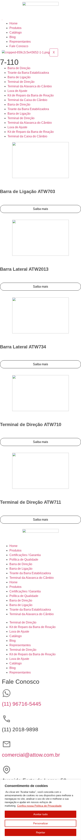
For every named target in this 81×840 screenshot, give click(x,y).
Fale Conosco (18, 46)
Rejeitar (40, 832)
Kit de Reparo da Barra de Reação (31, 95)
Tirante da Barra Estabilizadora (28, 72)
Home (13, 23)
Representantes (20, 41)
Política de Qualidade (23, 559)
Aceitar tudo (40, 814)
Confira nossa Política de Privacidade (39, 805)
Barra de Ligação (19, 77)
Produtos (15, 28)
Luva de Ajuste (17, 90)
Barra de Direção (19, 68)
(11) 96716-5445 (21, 704)
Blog (12, 37)
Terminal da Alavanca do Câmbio (30, 86)
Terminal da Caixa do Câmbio (27, 100)
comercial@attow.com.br (31, 755)
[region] (40, 810)
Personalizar (40, 823)
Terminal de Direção (21, 81)
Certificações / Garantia (25, 555)
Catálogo (15, 32)
